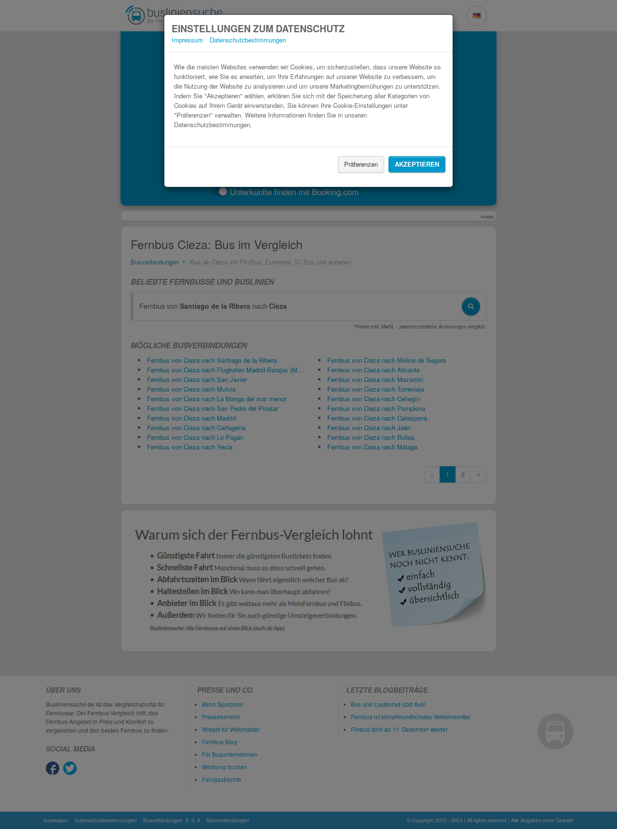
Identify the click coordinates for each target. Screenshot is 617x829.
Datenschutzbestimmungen (248, 39)
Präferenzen (361, 164)
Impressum (187, 39)
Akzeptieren (417, 164)
